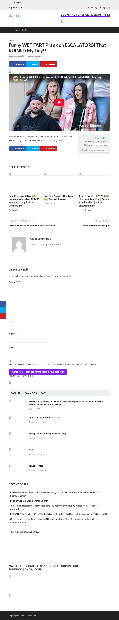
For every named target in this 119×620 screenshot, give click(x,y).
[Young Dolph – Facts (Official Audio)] (18, 433)
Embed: (84, 150)
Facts (32, 449)
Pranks (12, 40)
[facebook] (88, 7)
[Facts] (18, 449)
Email (13, 334)
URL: (85, 145)
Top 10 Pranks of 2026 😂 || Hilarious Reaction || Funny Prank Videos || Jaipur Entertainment (94, 200)
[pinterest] (104, 7)
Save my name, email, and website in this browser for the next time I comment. (55, 364)
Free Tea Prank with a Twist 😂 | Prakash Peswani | (59, 197)
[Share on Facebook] (3, 304)
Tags (43, 393)
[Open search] (107, 30)
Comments (31, 393)
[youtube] (92, 7)
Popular (15, 393)
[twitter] (100, 7)
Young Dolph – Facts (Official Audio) (47, 433)
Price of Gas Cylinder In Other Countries (30, 500)
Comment (15, 282)
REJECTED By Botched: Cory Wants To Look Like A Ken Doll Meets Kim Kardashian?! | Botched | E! (59, 514)
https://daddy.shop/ (53, 140)
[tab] (16, 393)
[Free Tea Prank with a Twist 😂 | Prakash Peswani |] (59, 183)
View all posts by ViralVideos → (46, 244)
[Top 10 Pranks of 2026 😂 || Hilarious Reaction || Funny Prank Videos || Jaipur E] (94, 183)
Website (13, 347)
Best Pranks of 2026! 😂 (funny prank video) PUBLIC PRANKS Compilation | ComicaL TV (24, 200)
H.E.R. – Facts (36, 465)
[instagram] (96, 7)
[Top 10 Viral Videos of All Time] (18, 417)
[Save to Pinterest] (3, 316)
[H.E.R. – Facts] (18, 466)
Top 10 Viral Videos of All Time (44, 417)
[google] (108, 7)
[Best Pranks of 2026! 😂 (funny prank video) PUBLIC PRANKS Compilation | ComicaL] (24, 183)
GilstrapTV (100, 138)
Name (12, 321)
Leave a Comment (35, 56)
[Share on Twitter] (3, 310)
